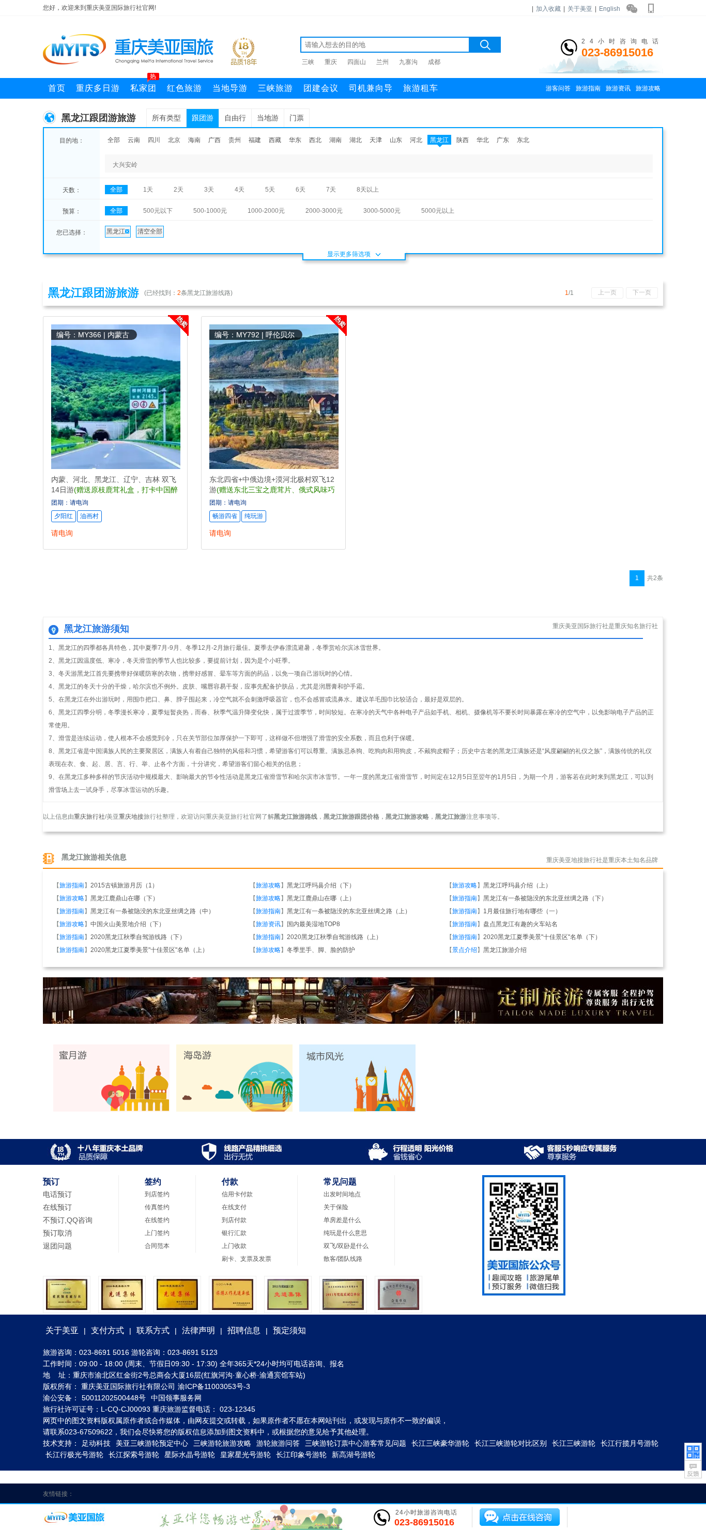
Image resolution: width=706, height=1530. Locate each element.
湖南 (335, 140)
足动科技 (96, 1443)
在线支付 (234, 1207)
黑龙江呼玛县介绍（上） (517, 885)
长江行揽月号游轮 (629, 1443)
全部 (114, 140)
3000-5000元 (382, 210)
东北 (523, 140)
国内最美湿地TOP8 (313, 924)
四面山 (356, 62)
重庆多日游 (98, 88)
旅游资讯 (618, 88)
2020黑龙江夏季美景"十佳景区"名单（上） (149, 950)
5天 (270, 189)
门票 (296, 118)
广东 (503, 140)
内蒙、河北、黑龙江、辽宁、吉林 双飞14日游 (114, 489)
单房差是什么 (342, 1220)
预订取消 (57, 1233)
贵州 (234, 140)
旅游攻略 (648, 88)
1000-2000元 (266, 210)
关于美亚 (579, 8)
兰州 (382, 62)
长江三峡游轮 (573, 1443)
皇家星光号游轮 (245, 1454)
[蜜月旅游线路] (111, 1109)
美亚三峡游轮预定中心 (152, 1443)
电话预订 (57, 1194)
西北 (315, 140)
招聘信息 (243, 1330)
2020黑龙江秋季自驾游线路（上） (334, 937)
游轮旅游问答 (278, 1443)
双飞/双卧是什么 (346, 1246)
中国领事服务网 (176, 1398)
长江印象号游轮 (301, 1454)
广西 (214, 140)
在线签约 (157, 1220)
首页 (57, 88)
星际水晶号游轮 (189, 1454)
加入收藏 (548, 8)
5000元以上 (437, 210)
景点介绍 (464, 950)
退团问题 (57, 1246)
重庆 (331, 62)
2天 (178, 189)
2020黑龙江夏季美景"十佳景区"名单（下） (542, 937)
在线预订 (57, 1207)
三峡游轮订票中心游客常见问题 (355, 1443)
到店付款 (234, 1220)
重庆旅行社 (89, 816)
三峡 (308, 62)
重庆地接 (131, 816)
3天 (209, 189)
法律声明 (198, 1330)
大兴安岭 (125, 164)
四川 (154, 140)
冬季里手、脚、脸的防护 (321, 950)
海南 (194, 140)
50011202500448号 (114, 1398)
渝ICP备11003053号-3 (214, 1386)
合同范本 (157, 1246)
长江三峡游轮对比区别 (510, 1443)
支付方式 (107, 1330)
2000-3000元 (324, 210)
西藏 (275, 140)
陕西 (462, 140)
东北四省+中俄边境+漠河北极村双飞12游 (272, 489)
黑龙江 (439, 140)
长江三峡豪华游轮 (440, 1443)
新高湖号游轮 (353, 1454)
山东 (396, 140)
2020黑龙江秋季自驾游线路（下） (138, 937)
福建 (255, 140)
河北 (416, 140)
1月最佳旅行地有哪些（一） (522, 911)
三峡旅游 (275, 88)
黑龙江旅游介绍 (505, 950)
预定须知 (289, 1330)
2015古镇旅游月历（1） (124, 885)
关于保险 (336, 1207)
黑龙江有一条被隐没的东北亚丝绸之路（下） (545, 898)
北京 (174, 140)
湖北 (355, 140)
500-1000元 (210, 210)
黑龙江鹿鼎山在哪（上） (321, 898)
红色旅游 (184, 88)
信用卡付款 (237, 1194)
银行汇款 (234, 1233)
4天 (239, 189)
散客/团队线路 (343, 1258)
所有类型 (166, 118)
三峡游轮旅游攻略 (222, 1443)
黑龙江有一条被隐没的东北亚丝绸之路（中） (152, 911)
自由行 (235, 118)
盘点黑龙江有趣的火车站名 (520, 924)
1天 (148, 189)
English (609, 8)
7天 (331, 189)
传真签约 (157, 1207)
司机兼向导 (371, 88)
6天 (300, 189)
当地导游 (230, 88)
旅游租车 (420, 88)
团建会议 (321, 88)
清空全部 (149, 231)
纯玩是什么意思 (345, 1233)
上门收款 (234, 1246)
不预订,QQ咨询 (68, 1220)
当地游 (268, 118)
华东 (295, 140)
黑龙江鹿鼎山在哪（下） (124, 898)
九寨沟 (408, 62)
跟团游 (202, 118)
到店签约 (157, 1194)
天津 (376, 140)
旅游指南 (588, 88)
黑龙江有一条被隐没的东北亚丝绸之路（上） (349, 911)
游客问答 (558, 88)
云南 (134, 140)
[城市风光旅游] (357, 1109)
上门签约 (157, 1233)
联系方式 (153, 1330)
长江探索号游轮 (134, 1454)
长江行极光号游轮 (74, 1454)
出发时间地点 (342, 1194)
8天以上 (368, 189)
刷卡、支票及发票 (246, 1258)
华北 (483, 140)
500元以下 (158, 210)
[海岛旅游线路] (234, 1109)
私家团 (143, 85)
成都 (434, 62)
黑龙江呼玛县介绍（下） (321, 885)
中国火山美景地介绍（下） (127, 924)
